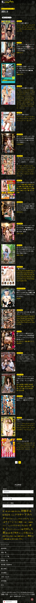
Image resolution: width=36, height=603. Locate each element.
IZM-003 (19, 223)
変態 (9, 533)
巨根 (32, 533)
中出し (27, 528)
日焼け (15, 536)
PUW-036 (20, 374)
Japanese (8, 601)
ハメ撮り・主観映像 (28, 522)
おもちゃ (18, 511)
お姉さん (26, 511)
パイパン (5, 525)
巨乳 (26, 532)
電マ (17, 539)
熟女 (30, 536)
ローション (18, 529)
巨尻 (29, 533)
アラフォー (9, 519)
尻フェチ (21, 533)
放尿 (4, 536)
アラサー (19, 514)
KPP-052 (19, 156)
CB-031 (19, 418)
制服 (6, 533)
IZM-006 (19, 134)
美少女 (14, 539)
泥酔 (18, 536)
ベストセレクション (20, 525)
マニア (10, 529)
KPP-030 (19, 310)
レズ (13, 529)
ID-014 (19, 331)
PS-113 (19, 64)
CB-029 (19, 439)
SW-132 (19, 245)
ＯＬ (21, 538)
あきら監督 (11, 511)
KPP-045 (19, 267)
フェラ (10, 526)
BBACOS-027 (21, 288)
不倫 (22, 529)
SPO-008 (19, 353)
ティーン (9, 521)
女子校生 (15, 532)
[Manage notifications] (32, 599)
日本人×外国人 (9, 536)
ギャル (20, 519)
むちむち (6, 514)
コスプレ (26, 519)
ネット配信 (18, 522)
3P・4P (5, 511)
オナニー (16, 519)
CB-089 (19, 86)
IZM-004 (19, 202)
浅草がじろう (23, 536)
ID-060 (19, 43)
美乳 (11, 539)
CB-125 (19, 21)
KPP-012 (19, 396)
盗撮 (8, 539)
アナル (12, 515)
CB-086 (19, 113)
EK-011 (19, 180)
